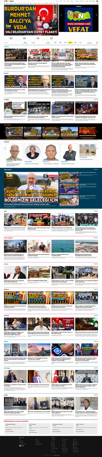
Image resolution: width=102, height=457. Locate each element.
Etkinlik (21, 3)
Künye (20, 439)
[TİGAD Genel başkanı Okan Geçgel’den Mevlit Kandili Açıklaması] (15, 272)
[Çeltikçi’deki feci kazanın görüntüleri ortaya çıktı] (69, 177)
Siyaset (54, 3)
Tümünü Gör (96, 99)
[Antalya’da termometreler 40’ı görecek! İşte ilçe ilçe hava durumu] (62, 297)
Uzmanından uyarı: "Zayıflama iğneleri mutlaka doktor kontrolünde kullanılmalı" (86, 412)
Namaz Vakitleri (66, 448)
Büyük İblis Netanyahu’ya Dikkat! (68, 163)
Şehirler (52, 450)
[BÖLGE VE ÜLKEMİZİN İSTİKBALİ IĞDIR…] (39, 272)
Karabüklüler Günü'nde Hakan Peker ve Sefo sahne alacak (61, 333)
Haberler (58, 455)
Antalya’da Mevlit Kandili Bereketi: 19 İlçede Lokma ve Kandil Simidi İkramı (14, 255)
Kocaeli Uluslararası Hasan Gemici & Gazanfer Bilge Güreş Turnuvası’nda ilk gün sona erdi (85, 229)
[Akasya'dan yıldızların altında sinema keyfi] (86, 323)
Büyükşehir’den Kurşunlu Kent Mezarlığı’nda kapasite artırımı (83, 255)
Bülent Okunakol (64, 161)
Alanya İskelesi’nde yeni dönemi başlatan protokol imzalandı (39, 255)
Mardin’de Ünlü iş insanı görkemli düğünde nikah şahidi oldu (86, 281)
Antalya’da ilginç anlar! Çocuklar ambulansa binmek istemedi (87, 184)
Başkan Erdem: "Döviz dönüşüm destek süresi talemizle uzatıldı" (61, 385)
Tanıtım (28, 3)
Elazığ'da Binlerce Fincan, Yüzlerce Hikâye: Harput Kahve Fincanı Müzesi (62, 281)
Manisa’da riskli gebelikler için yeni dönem (39, 411)
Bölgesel (7, 3)
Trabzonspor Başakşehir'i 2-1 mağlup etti (51, 163)
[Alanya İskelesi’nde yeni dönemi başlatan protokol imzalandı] (39, 246)
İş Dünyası (24, 3)
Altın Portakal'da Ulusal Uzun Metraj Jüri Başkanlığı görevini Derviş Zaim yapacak (38, 333)
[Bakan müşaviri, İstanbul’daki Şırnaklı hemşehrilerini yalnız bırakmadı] (86, 297)
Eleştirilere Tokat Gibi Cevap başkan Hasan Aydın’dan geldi (39, 228)
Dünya (42, 3)
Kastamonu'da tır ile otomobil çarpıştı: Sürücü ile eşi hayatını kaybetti (38, 117)
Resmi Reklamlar (45, 3)
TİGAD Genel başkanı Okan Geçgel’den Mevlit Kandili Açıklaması (14, 281)
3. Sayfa (15, 3)
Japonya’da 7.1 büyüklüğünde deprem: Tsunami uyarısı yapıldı (38, 358)
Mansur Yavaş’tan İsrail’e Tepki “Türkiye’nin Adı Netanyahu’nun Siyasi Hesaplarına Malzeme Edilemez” (61, 91)
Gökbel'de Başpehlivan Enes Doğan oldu (61, 227)
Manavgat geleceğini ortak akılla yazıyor (38, 384)
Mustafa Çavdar (46, 161)
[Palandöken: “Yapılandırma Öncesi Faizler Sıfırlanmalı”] (15, 376)
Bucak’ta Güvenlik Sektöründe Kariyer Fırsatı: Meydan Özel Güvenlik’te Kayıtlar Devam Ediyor (15, 64)
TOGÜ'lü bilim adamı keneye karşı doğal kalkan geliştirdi (62, 412)
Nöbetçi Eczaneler (55, 448)
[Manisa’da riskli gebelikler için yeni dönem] (39, 403)
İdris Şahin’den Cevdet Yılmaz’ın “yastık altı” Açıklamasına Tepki (14, 90)
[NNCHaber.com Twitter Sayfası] (92, 1)
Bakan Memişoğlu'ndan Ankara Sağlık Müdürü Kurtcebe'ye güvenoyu (14, 412)
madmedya (55, 455)
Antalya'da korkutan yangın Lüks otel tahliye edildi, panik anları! (87, 138)
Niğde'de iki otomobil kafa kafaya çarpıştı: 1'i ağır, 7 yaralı (62, 117)
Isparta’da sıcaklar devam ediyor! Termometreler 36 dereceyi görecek (37, 306)
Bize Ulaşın (36, 439)
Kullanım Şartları (37, 442)
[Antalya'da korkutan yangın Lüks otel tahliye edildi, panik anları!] (87, 132)
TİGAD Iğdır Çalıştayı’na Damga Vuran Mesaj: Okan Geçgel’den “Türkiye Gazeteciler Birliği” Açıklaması (14, 333)
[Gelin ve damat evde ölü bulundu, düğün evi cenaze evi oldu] (69, 200)
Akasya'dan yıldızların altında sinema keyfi (86, 332)
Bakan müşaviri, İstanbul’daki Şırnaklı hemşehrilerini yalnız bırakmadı (85, 306)
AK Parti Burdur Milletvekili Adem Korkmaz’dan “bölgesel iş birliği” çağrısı (27, 204)
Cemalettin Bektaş (28, 161)
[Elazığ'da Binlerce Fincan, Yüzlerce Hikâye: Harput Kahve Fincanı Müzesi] (62, 272)
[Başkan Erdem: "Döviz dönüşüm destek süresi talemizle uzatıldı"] (62, 376)
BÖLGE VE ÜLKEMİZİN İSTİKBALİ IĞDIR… (38, 280)
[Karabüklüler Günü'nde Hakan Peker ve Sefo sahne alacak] (62, 323)
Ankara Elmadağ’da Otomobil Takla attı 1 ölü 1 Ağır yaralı (15, 117)
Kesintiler (50, 3)
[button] (61, 15)
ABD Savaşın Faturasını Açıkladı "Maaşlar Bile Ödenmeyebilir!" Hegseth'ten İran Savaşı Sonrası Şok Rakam (86, 359)
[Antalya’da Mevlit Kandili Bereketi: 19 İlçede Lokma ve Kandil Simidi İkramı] (15, 246)
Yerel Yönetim (11, 3)
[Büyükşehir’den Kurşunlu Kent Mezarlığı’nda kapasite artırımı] (86, 246)
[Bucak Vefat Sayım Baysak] (79, 24)
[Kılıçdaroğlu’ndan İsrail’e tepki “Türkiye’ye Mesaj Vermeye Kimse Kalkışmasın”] (39, 81)
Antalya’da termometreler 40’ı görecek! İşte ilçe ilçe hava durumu (61, 306)
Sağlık (39, 3)
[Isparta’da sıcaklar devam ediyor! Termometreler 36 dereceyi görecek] (39, 297)
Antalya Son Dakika (75, 450)
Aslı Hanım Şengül (83, 157)
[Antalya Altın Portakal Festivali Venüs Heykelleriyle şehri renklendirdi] (69, 132)
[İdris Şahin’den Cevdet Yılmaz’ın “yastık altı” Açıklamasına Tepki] (15, 81)
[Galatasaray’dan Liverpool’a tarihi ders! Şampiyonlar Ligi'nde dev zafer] (51, 132)
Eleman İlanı (35, 3)
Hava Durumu (76, 448)
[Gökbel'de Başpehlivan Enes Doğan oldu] (62, 219)
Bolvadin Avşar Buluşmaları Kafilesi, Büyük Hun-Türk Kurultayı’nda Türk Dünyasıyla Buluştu (15, 359)
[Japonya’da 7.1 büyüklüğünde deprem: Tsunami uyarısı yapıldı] (39, 349)
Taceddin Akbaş (9, 161)
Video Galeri (75, 447)
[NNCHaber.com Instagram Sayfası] (91, 1)
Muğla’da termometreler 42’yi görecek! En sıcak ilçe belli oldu (15, 306)
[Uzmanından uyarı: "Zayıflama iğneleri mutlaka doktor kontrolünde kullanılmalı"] (14, 152)
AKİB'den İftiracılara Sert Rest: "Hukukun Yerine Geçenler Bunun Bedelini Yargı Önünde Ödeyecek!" (86, 386)
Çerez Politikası (21, 442)
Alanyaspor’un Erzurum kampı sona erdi (14, 227)
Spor (18, 3)
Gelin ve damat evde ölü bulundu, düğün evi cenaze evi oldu (87, 196)
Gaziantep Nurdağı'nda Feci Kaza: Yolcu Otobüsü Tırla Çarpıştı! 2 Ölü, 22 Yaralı (85, 117)
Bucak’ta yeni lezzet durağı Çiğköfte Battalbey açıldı (37, 64)
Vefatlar (31, 3)
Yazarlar (54, 447)
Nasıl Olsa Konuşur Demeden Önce (86, 159)
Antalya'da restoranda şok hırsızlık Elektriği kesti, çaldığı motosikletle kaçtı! (14, 138)
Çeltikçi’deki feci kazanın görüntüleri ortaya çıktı (87, 173)
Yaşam (57, 3)
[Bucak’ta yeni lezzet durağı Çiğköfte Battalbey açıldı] (39, 55)
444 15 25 (40, 444)
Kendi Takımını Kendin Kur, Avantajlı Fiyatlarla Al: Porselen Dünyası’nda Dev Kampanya (85, 64)
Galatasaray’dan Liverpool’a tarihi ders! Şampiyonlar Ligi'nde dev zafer (51, 138)
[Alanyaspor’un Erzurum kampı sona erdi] (15, 219)
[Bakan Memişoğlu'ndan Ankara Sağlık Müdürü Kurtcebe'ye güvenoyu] (15, 403)
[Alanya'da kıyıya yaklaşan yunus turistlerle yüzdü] (62, 246)
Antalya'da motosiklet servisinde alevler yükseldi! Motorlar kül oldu (32, 138)
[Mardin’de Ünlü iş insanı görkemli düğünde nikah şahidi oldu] (86, 272)
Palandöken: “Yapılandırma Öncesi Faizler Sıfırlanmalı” (15, 385)
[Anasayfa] (4, 3)
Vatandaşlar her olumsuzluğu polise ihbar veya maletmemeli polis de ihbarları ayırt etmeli (13, 164)
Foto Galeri (65, 447)
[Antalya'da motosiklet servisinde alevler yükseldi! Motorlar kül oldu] (32, 132)
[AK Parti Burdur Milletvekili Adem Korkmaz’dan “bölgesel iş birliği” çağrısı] (31, 187)
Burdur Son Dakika (64, 450)
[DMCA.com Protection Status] (21, 445)
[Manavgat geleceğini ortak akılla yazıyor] (39, 376)
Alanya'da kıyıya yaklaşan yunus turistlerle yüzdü (60, 255)
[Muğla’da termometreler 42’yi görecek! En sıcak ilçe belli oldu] (15, 297)
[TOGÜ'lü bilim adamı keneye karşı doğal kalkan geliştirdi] (62, 403)
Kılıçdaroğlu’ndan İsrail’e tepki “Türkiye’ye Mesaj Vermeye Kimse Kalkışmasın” (39, 90)
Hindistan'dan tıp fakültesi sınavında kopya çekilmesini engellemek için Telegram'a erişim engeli (61, 359)
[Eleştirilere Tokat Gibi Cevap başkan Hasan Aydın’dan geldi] (39, 219)
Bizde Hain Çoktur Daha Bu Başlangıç (32, 163)
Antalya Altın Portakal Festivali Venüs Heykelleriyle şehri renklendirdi (69, 138)
